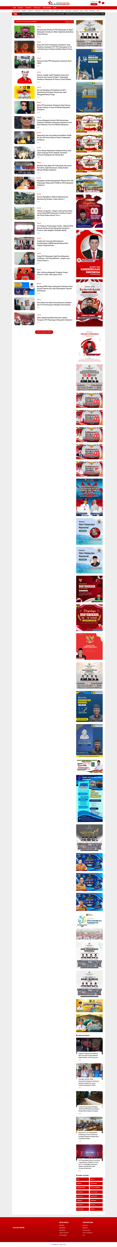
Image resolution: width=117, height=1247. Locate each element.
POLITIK (39, 27)
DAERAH (79, 1183)
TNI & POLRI (80, 1209)
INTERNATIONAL (81, 1187)
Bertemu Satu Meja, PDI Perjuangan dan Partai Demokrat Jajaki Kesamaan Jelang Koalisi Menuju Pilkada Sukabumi (54, 168)
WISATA (93, 1209)
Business (20, 7)
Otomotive (28, 7)
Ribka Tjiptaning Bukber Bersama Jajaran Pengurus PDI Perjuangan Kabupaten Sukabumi (54, 319)
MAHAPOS (62, 1230)
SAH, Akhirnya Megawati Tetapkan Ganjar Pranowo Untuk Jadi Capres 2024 (52, 273)
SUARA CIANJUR (63, 1232)
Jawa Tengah (94, 1192)
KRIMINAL (79, 1200)
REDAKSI (85, 1228)
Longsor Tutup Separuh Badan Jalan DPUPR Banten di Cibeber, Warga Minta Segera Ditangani (89, 1109)
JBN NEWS (62, 1228)
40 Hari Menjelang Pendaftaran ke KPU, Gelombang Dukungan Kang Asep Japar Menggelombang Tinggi (52, 92)
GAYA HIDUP (94, 1183)
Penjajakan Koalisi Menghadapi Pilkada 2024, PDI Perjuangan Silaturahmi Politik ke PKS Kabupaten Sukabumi (55, 183)
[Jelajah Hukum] (58, 5)
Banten (92, 1179)
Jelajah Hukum (62, 1244)
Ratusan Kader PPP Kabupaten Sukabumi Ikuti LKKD (54, 62)
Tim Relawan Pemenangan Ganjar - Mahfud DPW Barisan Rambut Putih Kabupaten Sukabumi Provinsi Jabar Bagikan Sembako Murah (55, 228)
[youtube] (18, 3)
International (16, 10)
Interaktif (75, 10)
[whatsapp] (17, 1230)
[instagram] (16, 3)
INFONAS (61, 1225)
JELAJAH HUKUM (95, 1187)
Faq (84, 1235)
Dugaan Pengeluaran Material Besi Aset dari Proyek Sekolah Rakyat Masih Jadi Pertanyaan (88, 1055)
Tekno (81, 10)
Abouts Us (85, 1225)
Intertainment (47, 7)
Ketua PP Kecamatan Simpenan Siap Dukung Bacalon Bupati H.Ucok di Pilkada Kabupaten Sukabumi (53, 107)
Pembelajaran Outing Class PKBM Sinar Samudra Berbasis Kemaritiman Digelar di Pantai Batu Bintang (40, 13)
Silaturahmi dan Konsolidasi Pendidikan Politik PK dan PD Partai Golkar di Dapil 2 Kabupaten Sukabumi (54, 137)
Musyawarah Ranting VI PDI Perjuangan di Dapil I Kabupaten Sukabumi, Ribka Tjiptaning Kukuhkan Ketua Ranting (55, 32)
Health (57, 10)
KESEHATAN (94, 1196)
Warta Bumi (68, 10)
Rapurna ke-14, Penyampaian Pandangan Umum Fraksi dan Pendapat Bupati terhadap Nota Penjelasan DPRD (83, 13)
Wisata (86, 10)
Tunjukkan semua (69, 21)
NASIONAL (93, 1200)
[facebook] (12, 3)
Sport (98, 10)
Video (54, 7)
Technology (37, 7)
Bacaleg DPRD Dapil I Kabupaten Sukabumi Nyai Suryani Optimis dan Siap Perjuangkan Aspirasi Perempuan (55, 288)
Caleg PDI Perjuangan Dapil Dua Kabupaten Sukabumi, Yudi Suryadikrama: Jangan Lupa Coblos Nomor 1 (53, 258)
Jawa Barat (80, 1192)
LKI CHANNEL (63, 1235)
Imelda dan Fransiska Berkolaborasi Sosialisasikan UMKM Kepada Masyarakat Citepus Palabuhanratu (52, 243)
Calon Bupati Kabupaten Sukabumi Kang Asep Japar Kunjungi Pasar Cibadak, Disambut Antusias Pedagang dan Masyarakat (54, 153)
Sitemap (94, 4)
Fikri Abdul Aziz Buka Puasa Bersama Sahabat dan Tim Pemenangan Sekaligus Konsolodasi (54, 304)
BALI (78, 1179)
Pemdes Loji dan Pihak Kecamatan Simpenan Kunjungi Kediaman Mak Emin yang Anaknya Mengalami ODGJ (89, 1082)
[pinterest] (19, 1230)
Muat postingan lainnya (44, 332)
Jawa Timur (80, 1196)
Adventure (92, 10)
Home (14, 7)
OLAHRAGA (80, 1204)
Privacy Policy (86, 1230)
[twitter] (14, 3)
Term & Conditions (87, 1232)
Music (62, 10)
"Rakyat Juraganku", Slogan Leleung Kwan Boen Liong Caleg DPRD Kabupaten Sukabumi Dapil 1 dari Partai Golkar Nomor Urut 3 (54, 213)
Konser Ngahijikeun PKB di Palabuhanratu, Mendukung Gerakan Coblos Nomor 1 (52, 198)
